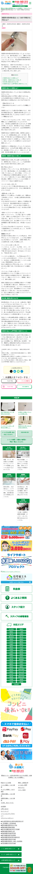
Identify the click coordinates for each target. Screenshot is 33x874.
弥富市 (11, 671)
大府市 (11, 656)
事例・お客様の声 (23, 782)
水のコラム (27, 8)
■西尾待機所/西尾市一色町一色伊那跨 (11, 841)
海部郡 (21, 679)
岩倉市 (21, 661)
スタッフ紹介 (22, 790)
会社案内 (3, 806)
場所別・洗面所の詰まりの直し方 (11, 80)
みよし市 (21, 671)
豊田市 (21, 641)
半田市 (21, 634)
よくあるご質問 (22, 785)
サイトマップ (4, 811)
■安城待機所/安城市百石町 (8, 833)
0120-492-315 (25, 432)
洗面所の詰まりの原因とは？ (10, 78)
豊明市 (11, 664)
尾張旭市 (21, 659)
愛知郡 (11, 676)
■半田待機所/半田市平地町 (8, 843)
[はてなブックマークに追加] (14, 371)
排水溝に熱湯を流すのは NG (10, 82)
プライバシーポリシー (7, 818)
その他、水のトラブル (7, 802)
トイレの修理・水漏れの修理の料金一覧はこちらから (16, 440)
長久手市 (21, 674)
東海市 (21, 654)
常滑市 (11, 649)
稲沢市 (21, 651)
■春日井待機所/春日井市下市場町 (10, 829)
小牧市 (11, 651)
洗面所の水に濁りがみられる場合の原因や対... (24, 426)
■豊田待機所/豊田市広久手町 (9, 825)
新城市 (11, 654)
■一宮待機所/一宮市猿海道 (8, 823)
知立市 (11, 659)
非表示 (16, 75)
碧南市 (21, 639)
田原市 (11, 666)
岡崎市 (11, 631)
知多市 (21, 656)
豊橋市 (21, 629)
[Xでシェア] (11, 371)
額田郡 (21, 681)
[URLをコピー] (21, 371)
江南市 (21, 649)
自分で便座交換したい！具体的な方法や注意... (7, 413)
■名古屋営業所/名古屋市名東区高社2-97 (12, 821)
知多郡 (11, 681)
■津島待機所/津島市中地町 (8, 839)
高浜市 (11, 661)
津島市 (11, 639)
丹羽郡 (11, 679)
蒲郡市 (11, 646)
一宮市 (21, 631)
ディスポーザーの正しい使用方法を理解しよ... (7, 426)
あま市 (11, 674)
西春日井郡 (21, 676)
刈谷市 (11, 641)
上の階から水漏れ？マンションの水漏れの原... (24, 413)
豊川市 (21, 636)
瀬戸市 (11, 634)
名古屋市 (11, 629)
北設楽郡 (16, 684)
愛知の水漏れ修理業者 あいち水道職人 (12, 8)
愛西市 (21, 666)
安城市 (11, 644)
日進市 (21, 664)
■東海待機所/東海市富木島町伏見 (10, 837)
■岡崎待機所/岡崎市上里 (8, 831)
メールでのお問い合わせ (20, 6)
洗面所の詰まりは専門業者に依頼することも (14, 83)
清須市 (11, 669)
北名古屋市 (21, 669)
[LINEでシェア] (18, 371)
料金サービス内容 (6, 782)
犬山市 (21, 646)
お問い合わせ (4, 809)
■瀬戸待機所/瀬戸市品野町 (8, 835)
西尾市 (21, 644)
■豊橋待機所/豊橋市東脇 (8, 827)
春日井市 (11, 636)
